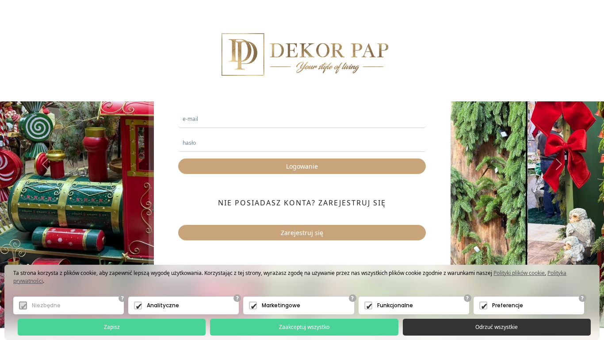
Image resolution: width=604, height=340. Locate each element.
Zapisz (112, 327)
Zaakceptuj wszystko (304, 327)
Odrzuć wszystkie (496, 327)
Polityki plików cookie (519, 273)
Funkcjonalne (395, 305)
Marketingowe (281, 305)
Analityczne (163, 305)
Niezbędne (46, 305)
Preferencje (507, 305)
